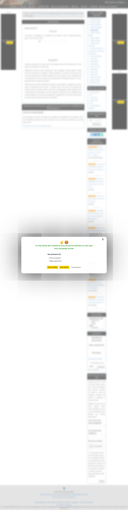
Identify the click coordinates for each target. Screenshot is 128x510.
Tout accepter (52, 267)
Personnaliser (76, 267)
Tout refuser (64, 267)
